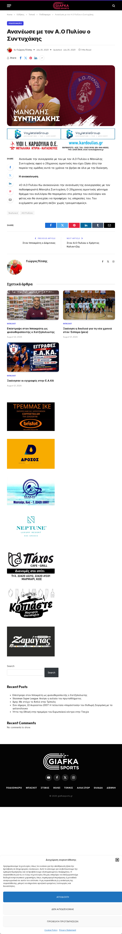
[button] (117, 859)
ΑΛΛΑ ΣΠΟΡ (83, 787)
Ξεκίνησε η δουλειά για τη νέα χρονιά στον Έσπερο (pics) (87, 330)
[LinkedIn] (10, 183)
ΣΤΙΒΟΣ (45, 787)
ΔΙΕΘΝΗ (111, 787)
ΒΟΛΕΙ (56, 787)
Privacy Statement (67, 930)
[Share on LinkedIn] (35, 57)
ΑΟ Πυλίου (27, 213)
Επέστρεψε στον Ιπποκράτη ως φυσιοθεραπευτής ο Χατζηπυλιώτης (31, 330)
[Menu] (9, 5)
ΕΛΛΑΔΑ (98, 787)
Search (10, 666)
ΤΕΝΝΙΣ (68, 787)
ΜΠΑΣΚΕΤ (31, 787)
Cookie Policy (51, 930)
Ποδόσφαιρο (15, 23)
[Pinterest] (10, 191)
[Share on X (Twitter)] (25, 57)
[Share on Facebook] (20, 57)
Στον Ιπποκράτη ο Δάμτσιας (39, 242)
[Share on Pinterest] (30, 57)
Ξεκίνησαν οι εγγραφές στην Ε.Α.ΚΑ (30, 380)
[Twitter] (10, 175)
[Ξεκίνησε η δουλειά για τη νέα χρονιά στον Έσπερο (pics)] (89, 305)
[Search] (113, 5)
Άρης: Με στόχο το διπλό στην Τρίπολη (34, 701)
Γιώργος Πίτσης (24, 49)
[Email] (10, 199)
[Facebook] (10, 167)
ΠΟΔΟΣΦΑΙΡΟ (14, 787)
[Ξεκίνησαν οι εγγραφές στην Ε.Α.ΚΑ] (33, 357)
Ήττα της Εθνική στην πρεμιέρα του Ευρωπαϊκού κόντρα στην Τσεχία (51, 711)
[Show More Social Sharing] (41, 57)
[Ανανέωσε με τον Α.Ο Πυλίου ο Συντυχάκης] (61, 95)
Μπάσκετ (11, 324)
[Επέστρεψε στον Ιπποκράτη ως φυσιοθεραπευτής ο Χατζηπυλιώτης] (33, 305)
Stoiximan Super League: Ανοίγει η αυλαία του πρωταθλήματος (47, 698)
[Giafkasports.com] (61, 5)
